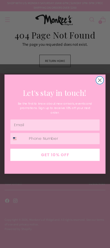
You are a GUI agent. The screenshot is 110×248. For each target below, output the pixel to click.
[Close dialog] (100, 80)
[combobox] (18, 138)
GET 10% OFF (55, 154)
